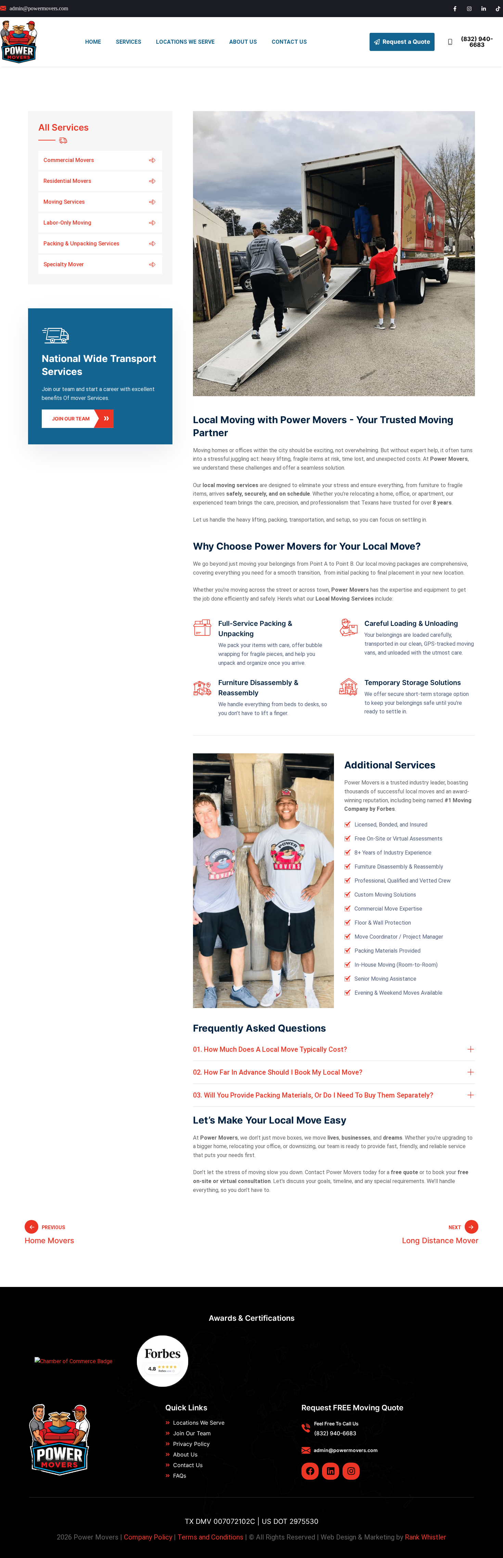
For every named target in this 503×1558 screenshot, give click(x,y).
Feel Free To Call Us (336, 1423)
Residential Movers (67, 181)
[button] (334, 1049)
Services (128, 42)
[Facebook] (310, 1471)
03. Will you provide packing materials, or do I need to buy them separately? (313, 1095)
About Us (243, 42)
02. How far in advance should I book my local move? (277, 1072)
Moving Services (64, 202)
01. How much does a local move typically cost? (270, 1049)
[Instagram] (351, 1471)
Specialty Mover (63, 264)
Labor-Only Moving (67, 222)
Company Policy (148, 1537)
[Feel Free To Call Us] (305, 1428)
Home (93, 42)
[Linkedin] (330, 1471)
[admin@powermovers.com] (305, 1450)
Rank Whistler (425, 1537)
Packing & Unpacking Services (81, 243)
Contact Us (289, 42)
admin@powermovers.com (346, 1450)
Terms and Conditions (210, 1537)
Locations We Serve (185, 42)
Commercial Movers (68, 160)
